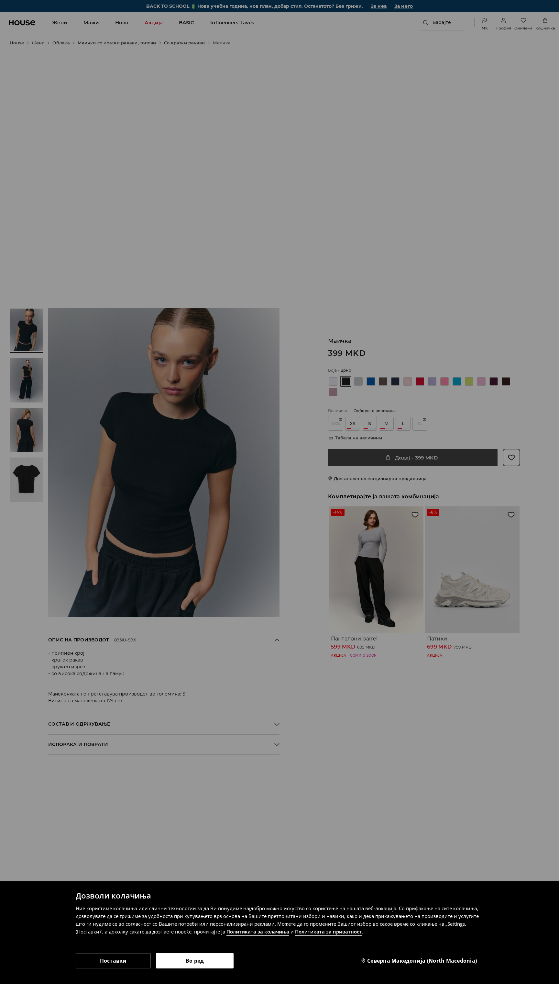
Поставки (113, 960)
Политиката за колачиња (257, 931)
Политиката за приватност (328, 931)
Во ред (195, 960)
